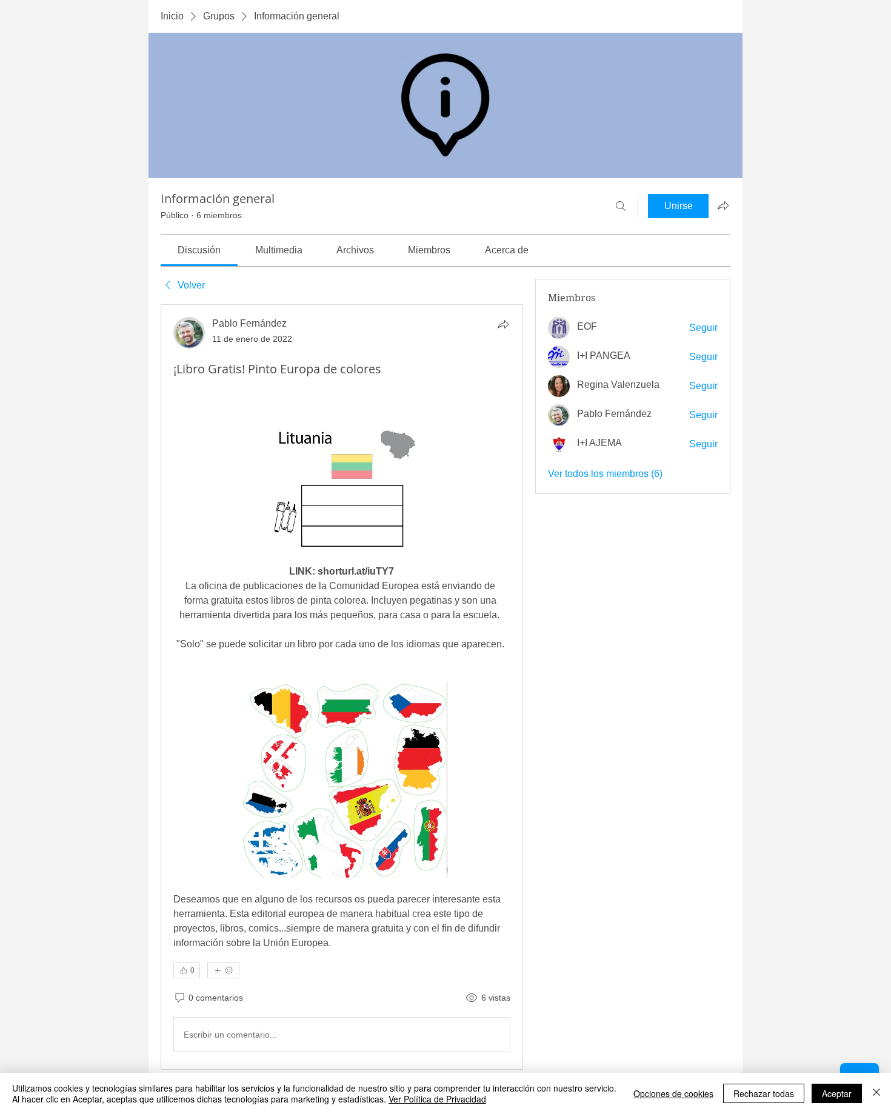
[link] (199, 250)
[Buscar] (620, 206)
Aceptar (837, 1093)
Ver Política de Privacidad (437, 1099)
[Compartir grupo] (723, 205)
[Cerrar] (876, 1093)
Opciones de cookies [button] (673, 1093)
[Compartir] (503, 324)
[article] (342, 687)
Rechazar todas (763, 1093)
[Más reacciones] (223, 970)
